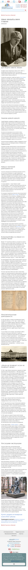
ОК (14, 564)
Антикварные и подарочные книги (7, 8)
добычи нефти (16, 194)
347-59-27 (21, 5)
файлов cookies (15, 561)
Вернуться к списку (8, 15)
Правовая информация (14, 543)
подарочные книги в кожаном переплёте (13, 520)
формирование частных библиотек (9, 522)
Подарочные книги (20, 531)
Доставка (15, 552)
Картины (21, 533)
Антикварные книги (8, 531)
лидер (7, 7)
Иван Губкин (23, 77)
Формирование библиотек (11, 533)
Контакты (14, 535)
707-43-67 (21, 7)
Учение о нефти (14, 424)
